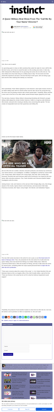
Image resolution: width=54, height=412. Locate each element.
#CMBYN (6, 320)
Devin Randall (24, 26)
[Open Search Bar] (52, 1)
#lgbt (15, 320)
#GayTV (11, 320)
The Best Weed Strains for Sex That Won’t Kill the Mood (43, 392)
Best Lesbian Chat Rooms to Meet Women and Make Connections (43, 381)
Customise (10, 409)
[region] (27, 405)
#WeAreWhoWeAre (24, 320)
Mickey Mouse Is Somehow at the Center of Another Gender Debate (19, 374)
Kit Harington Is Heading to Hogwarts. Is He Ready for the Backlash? (19, 387)
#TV (18, 320)
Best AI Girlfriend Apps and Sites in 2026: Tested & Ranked (43, 375)
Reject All (27, 409)
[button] (27, 154)
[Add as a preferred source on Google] (38, 27)
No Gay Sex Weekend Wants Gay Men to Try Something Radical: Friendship (19, 381)
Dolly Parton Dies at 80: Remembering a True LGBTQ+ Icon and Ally (18, 393)
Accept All (44, 409)
